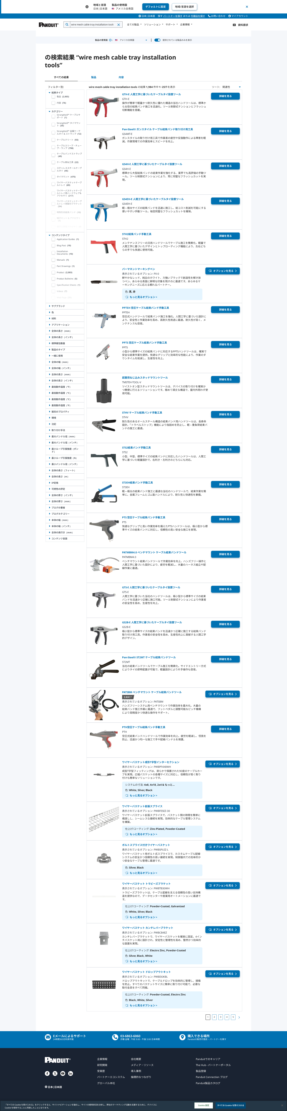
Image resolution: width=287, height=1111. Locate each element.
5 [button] (233, 1016)
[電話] (115, 1037)
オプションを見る (223, 271)
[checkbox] (53, 96)
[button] (118, 25)
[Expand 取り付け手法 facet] (49, 430)
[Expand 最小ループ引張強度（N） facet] (49, 458)
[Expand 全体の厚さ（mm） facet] (49, 501)
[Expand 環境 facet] (49, 417)
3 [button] (220, 1016)
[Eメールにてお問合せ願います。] (48, 1037)
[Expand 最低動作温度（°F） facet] (49, 386)
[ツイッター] (55, 1076)
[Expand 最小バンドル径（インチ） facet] (49, 464)
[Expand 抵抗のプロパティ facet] (49, 411)
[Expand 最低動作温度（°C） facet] (49, 393)
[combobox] (96, 25)
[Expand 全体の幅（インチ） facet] (49, 368)
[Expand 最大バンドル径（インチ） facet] (49, 442)
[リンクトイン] (70, 1076)
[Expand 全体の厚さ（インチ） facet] (49, 495)
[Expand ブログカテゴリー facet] (49, 513)
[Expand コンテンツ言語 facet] (49, 538)
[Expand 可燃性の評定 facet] (49, 489)
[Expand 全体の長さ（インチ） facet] (49, 337)
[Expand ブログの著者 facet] (49, 507)
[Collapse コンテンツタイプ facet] (49, 235)
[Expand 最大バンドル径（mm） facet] (49, 436)
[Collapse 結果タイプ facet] (49, 92)
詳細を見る (225, 96)
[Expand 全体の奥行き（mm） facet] (49, 532)
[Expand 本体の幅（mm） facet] (49, 520)
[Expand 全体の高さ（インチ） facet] (49, 380)
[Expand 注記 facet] (49, 424)
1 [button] (208, 1017)
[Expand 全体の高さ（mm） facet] (49, 374)
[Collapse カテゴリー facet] (49, 111)
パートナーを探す (172, 16)
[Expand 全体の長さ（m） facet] (49, 476)
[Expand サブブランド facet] (49, 306)
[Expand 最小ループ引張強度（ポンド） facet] (49, 448)
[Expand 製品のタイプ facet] (49, 349)
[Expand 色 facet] (49, 312)
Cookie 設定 (203, 1105)
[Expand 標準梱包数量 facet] (49, 343)
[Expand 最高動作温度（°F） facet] (49, 405)
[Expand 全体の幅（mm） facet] (49, 362)
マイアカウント (239, 16)
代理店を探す (198, 16)
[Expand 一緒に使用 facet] (49, 355)
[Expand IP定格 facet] (49, 482)
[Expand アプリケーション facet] (49, 324)
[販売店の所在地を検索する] (182, 1037)
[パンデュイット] (49, 24)
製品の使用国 (104, 40)
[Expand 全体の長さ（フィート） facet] (49, 470)
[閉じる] (282, 1105)
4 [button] (227, 1016)
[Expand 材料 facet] (49, 318)
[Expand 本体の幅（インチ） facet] (49, 526)
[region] (143, 1105)
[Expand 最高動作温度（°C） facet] (49, 399)
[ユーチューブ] (62, 1076)
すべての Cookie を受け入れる (230, 1105)
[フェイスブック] (47, 1076)
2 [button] (214, 1016)
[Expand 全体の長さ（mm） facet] (49, 331)
